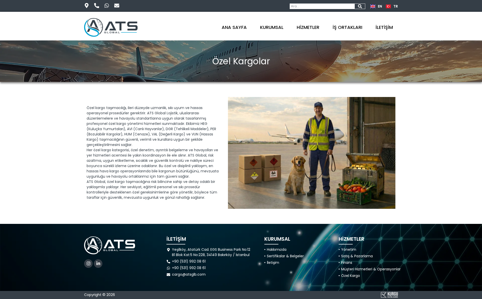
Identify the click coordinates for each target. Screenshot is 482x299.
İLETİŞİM (384, 27)
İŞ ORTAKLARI (347, 27)
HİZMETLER (308, 27)
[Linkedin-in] (98, 263)
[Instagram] (88, 263)
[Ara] (360, 6)
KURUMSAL (271, 27)
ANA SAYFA (234, 27)
